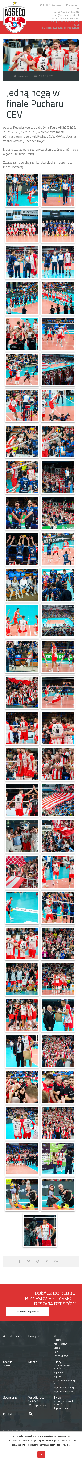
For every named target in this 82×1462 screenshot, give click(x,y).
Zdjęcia (6, 1365)
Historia (57, 1339)
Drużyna (33, 1336)
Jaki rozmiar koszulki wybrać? (64, 1403)
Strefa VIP (33, 1401)
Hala (56, 1351)
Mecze (32, 1362)
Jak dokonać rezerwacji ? (64, 1382)
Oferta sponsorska (37, 1405)
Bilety (57, 1362)
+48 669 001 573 (66, 11)
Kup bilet (58, 1376)
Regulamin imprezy (63, 1391)
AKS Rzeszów (60, 1343)
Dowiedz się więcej (28, 1311)
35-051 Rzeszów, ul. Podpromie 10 (60, 7)
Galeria (7, 1362)
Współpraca (36, 1397)
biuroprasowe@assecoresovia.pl (60, 27)
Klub (56, 1336)
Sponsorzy (10, 1397)
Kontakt (8, 1414)
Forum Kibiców (61, 1355)
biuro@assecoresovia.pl (65, 15)
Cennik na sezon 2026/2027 (62, 1367)
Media (57, 1347)
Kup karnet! (59, 1372)
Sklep (57, 1397)
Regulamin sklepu (62, 1408)
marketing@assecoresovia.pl (62, 21)
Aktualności (20, 76)
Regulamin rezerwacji (64, 1387)
